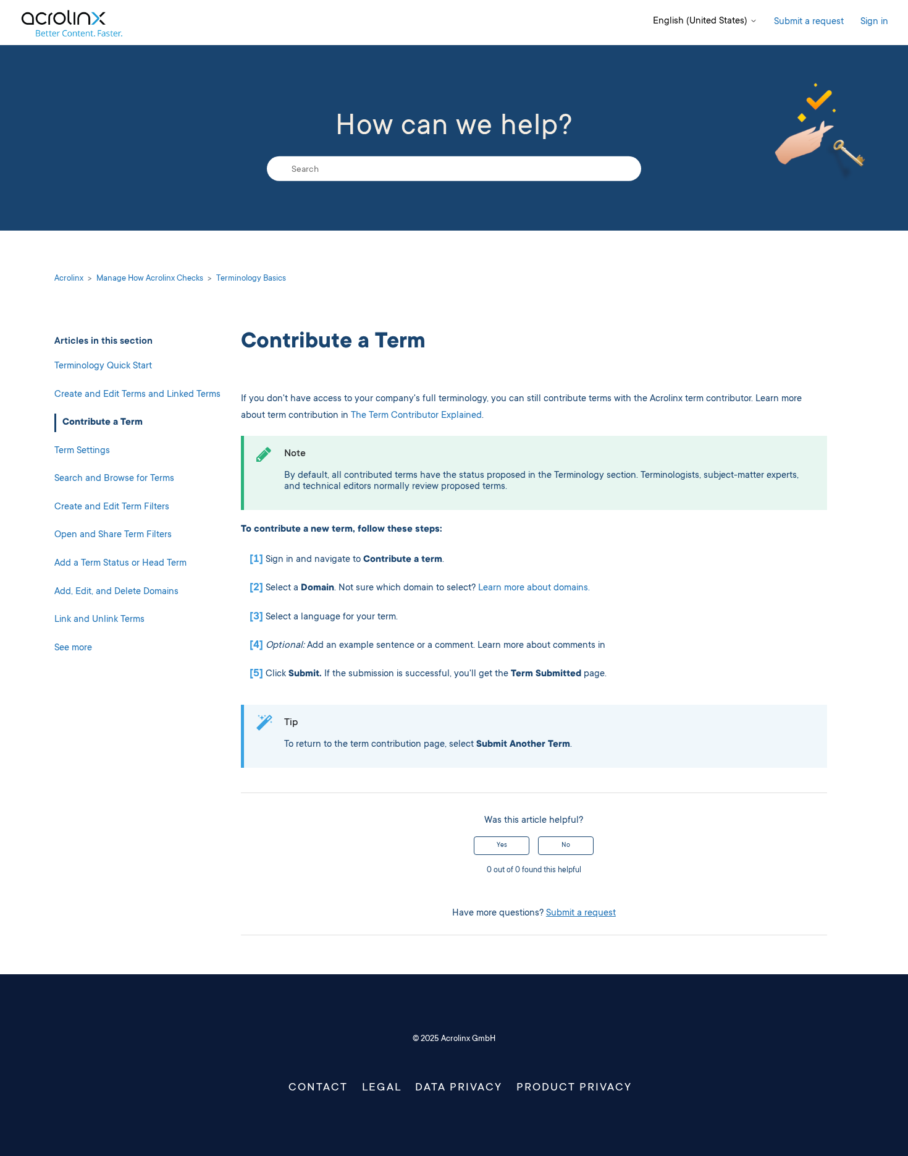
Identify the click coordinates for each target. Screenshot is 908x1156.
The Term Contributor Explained (416, 415)
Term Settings (82, 450)
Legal (381, 1088)
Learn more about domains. (534, 588)
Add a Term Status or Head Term (120, 563)
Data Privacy (458, 1088)
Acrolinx (68, 279)
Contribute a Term (102, 422)
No (565, 845)
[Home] (71, 22)
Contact (318, 1088)
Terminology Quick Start (103, 366)
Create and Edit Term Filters (111, 507)
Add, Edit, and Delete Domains (116, 591)
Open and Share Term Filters (113, 535)
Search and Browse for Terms (114, 479)
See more (73, 648)
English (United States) (701, 21)
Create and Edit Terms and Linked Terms (137, 394)
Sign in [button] (874, 22)
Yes (502, 845)
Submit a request (809, 22)
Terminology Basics (251, 279)
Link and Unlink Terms (99, 619)
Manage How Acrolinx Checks (149, 279)
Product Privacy (574, 1088)
